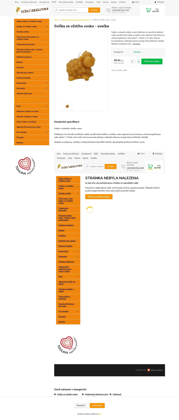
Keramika (21, 88)
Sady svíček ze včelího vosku (29, 21)
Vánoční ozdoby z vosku (27, 116)
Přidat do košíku (152, 61)
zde (100, 414)
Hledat (94, 10)
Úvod (56, 20)
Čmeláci (20, 137)
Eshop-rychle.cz (157, 370)
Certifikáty (79, 2)
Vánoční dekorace (24, 93)
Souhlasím (97, 405)
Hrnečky (20, 67)
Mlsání (19, 62)
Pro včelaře (22, 132)
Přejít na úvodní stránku (99, 196)
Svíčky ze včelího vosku (27, 26)
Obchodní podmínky (66, 2)
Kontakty (122, 2)
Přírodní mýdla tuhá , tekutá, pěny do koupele (30, 50)
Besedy (114, 2)
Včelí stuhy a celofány (26, 122)
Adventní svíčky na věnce (28, 111)
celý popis (136, 44)
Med (18, 106)
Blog (17, 2)
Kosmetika (21, 83)
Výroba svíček (23, 32)
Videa (98, 2)
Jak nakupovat (44, 2)
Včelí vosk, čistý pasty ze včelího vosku (28, 38)
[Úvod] (33, 10)
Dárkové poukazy (24, 57)
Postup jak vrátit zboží (29, 2)
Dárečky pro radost (25, 72)
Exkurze (106, 2)
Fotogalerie (89, 2)
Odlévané (117, 394)
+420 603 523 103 (120, 10)
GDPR (54, 2)
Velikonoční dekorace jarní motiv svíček (28, 100)
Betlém (20, 142)
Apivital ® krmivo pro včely (29, 127)
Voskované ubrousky (26, 44)
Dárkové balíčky (23, 78)
